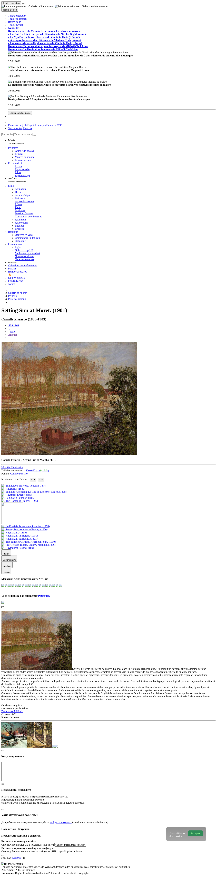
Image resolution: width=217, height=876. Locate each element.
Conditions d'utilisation (35, 873)
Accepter (195, 833)
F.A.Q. (17, 870)
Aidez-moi (7, 870)
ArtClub (17, 180)
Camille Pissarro (19, 473)
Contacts (30, 870)
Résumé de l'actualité (20, 113)
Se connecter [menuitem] (15, 128)
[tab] (13, 325)
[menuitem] (59, 125)
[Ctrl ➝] (25, 526)
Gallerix (16, 857)
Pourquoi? (44, 595)
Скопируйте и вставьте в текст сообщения (25, 851)
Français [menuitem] (41, 125)
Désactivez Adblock (12, 711)
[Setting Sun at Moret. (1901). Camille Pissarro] (69, 454)
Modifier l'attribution (12, 467)
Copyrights (83, 873)
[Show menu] (23, 3)
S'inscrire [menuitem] (27, 128)
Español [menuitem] (31, 125)
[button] (17, 15)
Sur (24, 870)
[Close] (34, 135)
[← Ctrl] (19, 500)
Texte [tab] (12, 331)
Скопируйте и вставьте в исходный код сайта (27, 844)
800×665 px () (37, 470)
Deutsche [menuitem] (51, 125)
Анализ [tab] (12, 334)
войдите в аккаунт (61, 822)
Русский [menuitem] (13, 125)
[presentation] (112, 337)
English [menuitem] (22, 125)
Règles (19, 873)
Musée (16, 142)
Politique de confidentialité (62, 873)
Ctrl (33, 479)
